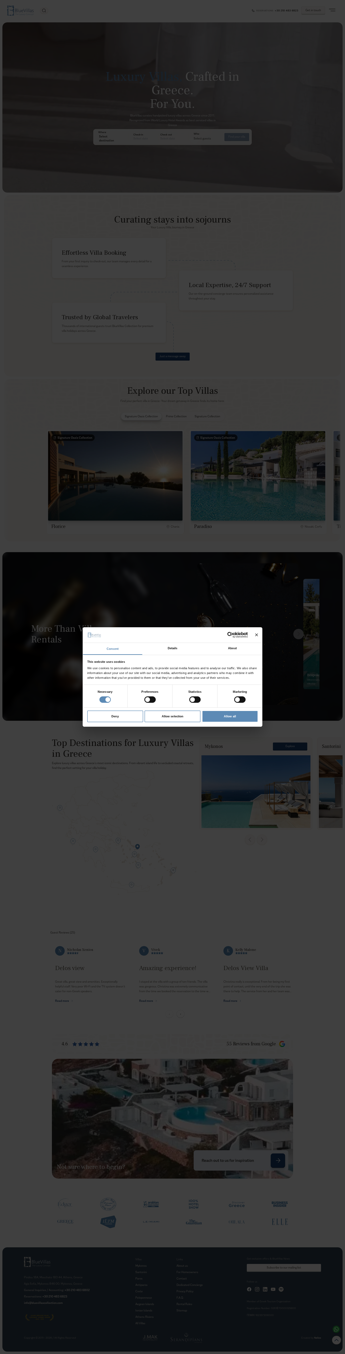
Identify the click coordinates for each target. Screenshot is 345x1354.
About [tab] (232, 648)
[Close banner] (256, 634)
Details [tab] (172, 648)
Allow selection (172, 716)
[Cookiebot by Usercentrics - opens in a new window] (230, 635)
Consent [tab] (113, 648)
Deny (115, 716)
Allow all (230, 716)
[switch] (150, 699)
